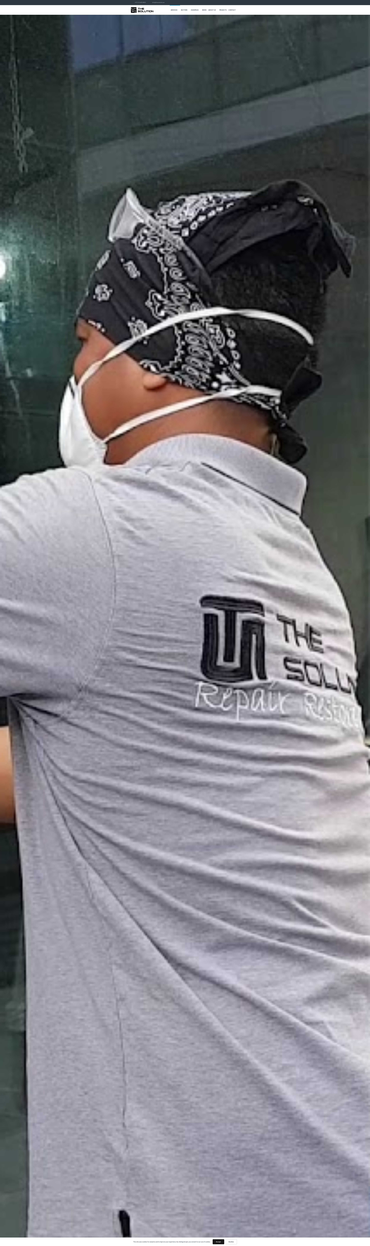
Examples (194, 10)
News (204, 10)
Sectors (184, 10)
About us (212, 10)
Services (174, 10)
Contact (232, 10)
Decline (231, 1242)
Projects (223, 10)
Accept (218, 1242)
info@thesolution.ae (158, 2)
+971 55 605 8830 (140, 2)
